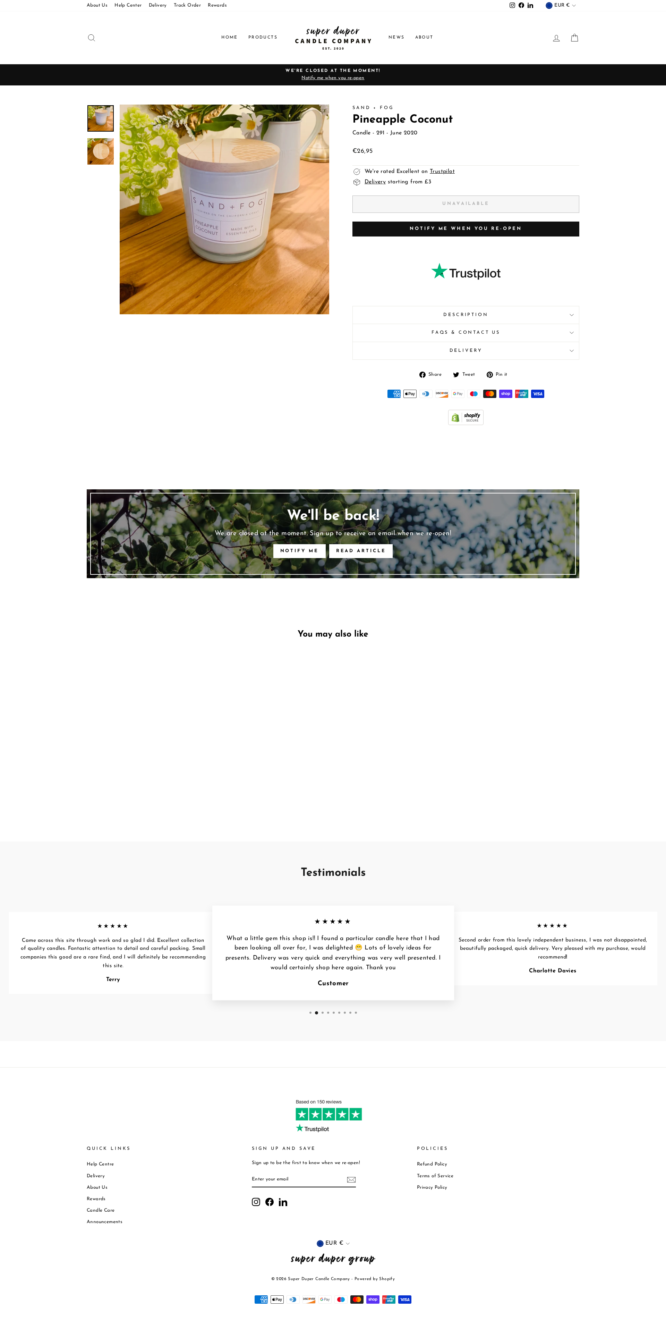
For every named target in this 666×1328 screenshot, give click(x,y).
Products (263, 37)
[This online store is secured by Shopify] (466, 423)
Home (229, 37)
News (396, 37)
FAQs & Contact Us (466, 332)
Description (465, 315)
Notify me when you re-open (466, 228)
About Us (97, 5)
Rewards (217, 5)
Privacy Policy (432, 1187)
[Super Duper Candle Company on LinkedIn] (283, 1202)
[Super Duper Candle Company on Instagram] (256, 1202)
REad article (361, 551)
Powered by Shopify (375, 1279)
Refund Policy (432, 1164)
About (424, 37)
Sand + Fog (373, 108)
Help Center (128, 5)
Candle (361, 133)
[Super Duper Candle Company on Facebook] (269, 1202)
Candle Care (100, 1210)
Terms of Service (435, 1176)
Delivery (158, 5)
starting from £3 (398, 182)
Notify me (299, 551)
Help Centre (100, 1164)
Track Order (187, 5)
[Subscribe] (351, 1179)
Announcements (104, 1222)
